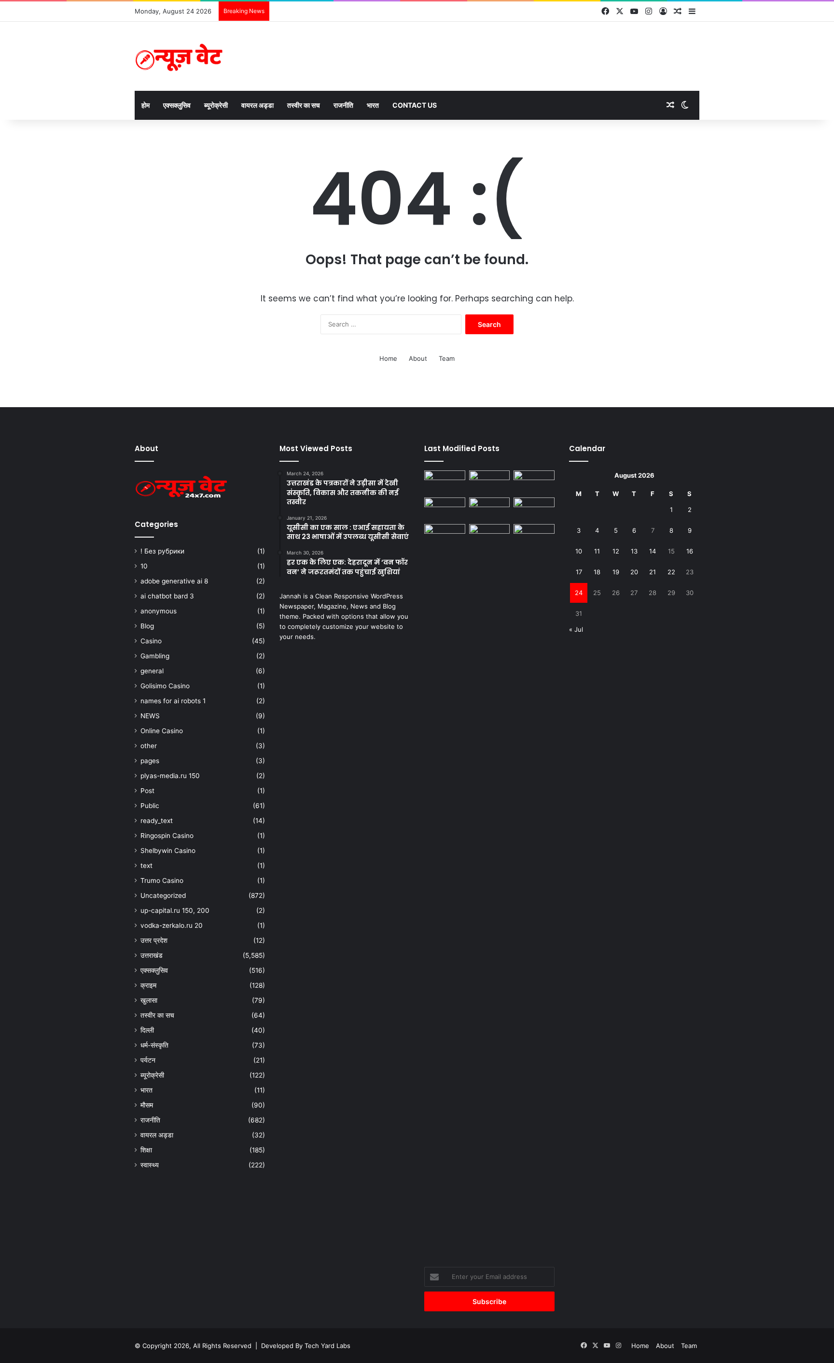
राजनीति (343, 105)
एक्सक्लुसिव (177, 105)
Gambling (154, 656)
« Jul (576, 629)
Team (447, 358)
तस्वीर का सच (303, 105)
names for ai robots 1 (173, 701)
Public (149, 805)
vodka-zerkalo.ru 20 (171, 925)
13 (634, 551)
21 (652, 572)
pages (149, 761)
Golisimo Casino (165, 686)
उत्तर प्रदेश (153, 940)
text (146, 865)
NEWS (150, 716)
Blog (147, 626)
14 (652, 551)
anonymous (158, 611)
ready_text (156, 820)
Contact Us (414, 105)
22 (671, 572)
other (148, 746)
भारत (373, 105)
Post (147, 791)
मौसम (146, 1105)
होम (145, 105)
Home (388, 358)
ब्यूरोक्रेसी (216, 105)
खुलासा (148, 1000)
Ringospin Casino (167, 835)
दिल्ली (147, 1030)
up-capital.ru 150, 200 (174, 910)
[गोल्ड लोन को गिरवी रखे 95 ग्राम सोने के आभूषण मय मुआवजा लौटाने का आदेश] (489, 482)
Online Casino (161, 731)
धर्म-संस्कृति (154, 1045)
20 (634, 572)
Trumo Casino (161, 880)
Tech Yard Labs (327, 1345)
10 (144, 566)
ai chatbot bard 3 (167, 596)
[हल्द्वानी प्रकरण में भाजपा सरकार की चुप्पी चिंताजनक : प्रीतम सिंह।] (444, 482)
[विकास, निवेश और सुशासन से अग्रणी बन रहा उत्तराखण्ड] (534, 509)
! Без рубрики (162, 551)
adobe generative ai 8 (174, 581)
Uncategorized (163, 895)
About (418, 358)
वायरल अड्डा (257, 105)
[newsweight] (180, 56)
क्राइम (148, 985)
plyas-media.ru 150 (170, 776)
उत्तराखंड (151, 955)
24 (579, 592)
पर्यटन (147, 1060)
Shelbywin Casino (167, 850)
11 (597, 551)
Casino (151, 641)
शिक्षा (146, 1150)
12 (615, 551)
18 (597, 572)
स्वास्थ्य (149, 1165)
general (152, 671)
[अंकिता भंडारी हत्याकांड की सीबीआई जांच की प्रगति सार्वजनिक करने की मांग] (489, 535)
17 (579, 572)
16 (689, 551)
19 (615, 572)
